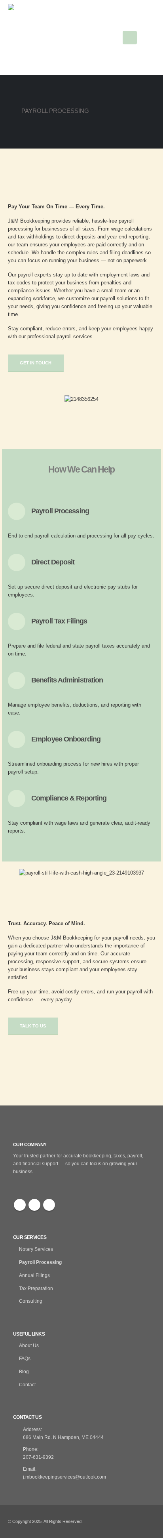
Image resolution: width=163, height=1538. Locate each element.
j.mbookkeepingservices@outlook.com (64, 1476)
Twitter (34, 1205)
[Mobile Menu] (130, 37)
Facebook (20, 1205)
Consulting (30, 1301)
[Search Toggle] (150, 37)
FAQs (24, 1358)
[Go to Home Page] (10, 111)
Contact (27, 1384)
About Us (29, 1345)
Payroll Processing (40, 1262)
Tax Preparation (36, 1288)
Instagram (49, 1205)
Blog (24, 1371)
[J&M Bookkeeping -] (47, 37)
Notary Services (36, 1249)
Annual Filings (34, 1275)
